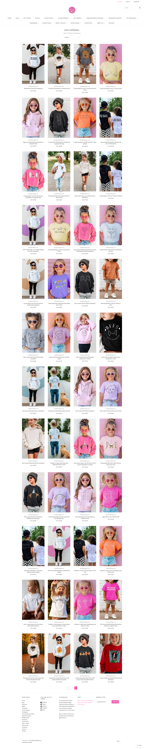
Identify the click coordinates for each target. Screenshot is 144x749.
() (128, 2)
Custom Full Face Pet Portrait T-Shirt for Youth (59, 358)
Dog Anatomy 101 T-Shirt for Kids (110, 517)
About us (100, 23)
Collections (48, 18)
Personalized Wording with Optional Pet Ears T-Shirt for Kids (110, 143)
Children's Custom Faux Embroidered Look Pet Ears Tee (111, 571)
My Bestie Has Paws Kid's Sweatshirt (33, 88)
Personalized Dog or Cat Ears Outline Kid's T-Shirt (59, 250)
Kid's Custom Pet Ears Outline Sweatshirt (85, 303)
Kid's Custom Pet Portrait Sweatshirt (85, 411)
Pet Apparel (77, 18)
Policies (111, 23)
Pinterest (44, 706)
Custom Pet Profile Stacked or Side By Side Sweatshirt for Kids (59, 143)
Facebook (44, 702)
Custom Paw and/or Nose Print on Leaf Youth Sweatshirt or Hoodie (59, 679)
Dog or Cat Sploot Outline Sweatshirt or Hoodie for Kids (33, 143)
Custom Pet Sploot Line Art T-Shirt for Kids (111, 88)
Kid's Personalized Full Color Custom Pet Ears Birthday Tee (59, 517)
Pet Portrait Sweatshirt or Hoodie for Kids (59, 88)
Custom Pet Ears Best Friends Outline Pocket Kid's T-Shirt (110, 358)
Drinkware (33, 23)
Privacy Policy (81, 704)
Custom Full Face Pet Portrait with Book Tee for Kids (111, 250)
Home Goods (75, 23)
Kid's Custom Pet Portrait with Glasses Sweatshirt (33, 358)
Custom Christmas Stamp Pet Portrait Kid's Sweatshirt (111, 679)
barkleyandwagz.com (33, 86)
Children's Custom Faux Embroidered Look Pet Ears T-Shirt (85, 625)
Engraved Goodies (115, 18)
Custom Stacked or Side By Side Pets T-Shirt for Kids (85, 143)
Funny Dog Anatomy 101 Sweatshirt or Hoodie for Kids (85, 517)
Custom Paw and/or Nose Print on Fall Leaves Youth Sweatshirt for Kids (85, 679)
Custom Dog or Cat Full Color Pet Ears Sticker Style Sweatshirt (33, 304)
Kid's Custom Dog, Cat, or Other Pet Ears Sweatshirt (84, 196)
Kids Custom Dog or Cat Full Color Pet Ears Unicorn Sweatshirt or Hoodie (85, 464)
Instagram (44, 708)
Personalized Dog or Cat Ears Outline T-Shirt (111, 304)
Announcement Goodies (95, 18)
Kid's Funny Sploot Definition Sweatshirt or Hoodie (59, 571)
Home (9, 18)
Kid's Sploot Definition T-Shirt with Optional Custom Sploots (33, 571)
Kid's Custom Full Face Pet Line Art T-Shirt (111, 411)
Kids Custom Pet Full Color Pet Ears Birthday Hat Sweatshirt (33, 517)
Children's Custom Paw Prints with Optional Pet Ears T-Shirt (59, 464)
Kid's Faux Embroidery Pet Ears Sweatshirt (33, 411)
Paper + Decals (61, 23)
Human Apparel (63, 18)
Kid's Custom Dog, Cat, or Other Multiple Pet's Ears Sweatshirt (33, 250)
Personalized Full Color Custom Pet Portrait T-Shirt (85, 89)
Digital (37, 18)
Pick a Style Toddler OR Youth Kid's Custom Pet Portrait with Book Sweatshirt (85, 250)
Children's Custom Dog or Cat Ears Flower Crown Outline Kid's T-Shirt (59, 625)
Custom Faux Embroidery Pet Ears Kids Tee (59, 411)
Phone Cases (46, 23)
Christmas (88, 23)
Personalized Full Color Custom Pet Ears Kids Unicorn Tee (110, 464)
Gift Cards (27, 18)
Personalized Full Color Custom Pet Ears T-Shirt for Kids (59, 196)
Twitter (44, 704)
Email (43, 710)
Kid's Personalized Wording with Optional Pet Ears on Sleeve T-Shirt (111, 625)
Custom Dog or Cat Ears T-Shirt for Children (111, 196)
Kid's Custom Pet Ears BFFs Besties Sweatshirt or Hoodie (85, 358)
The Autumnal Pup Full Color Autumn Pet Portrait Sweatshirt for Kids (33, 679)
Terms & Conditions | (87, 702)
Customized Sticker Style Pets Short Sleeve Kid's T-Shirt (59, 304)
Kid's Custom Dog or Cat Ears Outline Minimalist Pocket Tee (33, 625)
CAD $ (118, 741)
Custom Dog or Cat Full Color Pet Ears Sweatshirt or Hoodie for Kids (33, 196)
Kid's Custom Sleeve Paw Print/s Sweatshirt (33, 463)
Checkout (136, 2)
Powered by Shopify (27, 742)
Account (119, 2)
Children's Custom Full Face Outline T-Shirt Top (85, 571)
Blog (17, 18)
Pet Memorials (131, 18)
